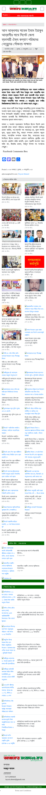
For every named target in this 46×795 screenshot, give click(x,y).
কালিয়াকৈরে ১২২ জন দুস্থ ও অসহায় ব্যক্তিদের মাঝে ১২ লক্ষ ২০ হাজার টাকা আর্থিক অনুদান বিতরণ (29, 597)
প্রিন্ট (36, 49)
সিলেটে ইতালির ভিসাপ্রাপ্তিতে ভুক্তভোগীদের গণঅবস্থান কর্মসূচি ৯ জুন (34, 272)
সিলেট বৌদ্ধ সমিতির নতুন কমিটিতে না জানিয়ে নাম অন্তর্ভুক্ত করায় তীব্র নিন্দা (33, 419)
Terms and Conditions (23, 790)
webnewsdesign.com (34, 787)
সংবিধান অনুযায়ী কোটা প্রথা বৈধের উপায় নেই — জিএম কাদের (33, 498)
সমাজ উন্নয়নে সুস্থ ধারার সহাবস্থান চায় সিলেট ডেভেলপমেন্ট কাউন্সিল (32, 340)
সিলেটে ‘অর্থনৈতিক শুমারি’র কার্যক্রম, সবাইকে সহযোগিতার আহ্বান (11, 438)
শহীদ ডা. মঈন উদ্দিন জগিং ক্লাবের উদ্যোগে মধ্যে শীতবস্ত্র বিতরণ (11, 364)
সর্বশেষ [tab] (5, 543)
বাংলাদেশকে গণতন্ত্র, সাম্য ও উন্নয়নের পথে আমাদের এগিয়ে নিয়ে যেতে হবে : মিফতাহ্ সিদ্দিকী (11, 246)
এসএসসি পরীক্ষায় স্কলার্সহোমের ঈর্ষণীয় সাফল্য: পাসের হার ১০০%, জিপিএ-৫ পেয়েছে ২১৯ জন (30, 690)
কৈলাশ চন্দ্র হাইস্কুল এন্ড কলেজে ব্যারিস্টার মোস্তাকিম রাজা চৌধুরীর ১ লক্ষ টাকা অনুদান (11, 345)
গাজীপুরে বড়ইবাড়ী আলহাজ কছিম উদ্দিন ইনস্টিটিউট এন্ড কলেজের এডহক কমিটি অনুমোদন (28, 674)
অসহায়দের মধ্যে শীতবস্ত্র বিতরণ (34, 359)
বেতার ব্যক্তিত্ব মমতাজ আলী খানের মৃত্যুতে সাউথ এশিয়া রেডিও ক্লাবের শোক (33, 295)
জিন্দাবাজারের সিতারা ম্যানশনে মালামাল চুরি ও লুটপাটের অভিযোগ (33, 381)
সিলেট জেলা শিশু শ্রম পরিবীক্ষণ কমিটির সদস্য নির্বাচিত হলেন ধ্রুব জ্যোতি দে (11, 463)
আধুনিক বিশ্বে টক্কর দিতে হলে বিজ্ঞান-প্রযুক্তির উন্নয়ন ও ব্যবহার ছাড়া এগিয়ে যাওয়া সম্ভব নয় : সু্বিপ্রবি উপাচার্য (29, 646)
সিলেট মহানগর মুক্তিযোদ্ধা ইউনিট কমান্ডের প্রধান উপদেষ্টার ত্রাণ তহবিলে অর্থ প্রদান (11, 482)
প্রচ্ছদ (4, 24)
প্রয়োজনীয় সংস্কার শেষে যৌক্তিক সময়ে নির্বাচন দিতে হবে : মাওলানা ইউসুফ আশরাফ (34, 317)
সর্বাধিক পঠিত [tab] (12, 543)
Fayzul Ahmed (23, 174)
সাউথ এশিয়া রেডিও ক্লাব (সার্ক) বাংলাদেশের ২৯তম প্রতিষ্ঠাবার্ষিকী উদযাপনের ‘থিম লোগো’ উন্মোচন (30, 615)
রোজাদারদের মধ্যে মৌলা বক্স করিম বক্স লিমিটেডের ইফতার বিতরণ (10, 400)
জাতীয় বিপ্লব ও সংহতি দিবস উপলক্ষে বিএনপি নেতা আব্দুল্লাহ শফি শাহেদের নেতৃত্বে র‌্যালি (34, 463)
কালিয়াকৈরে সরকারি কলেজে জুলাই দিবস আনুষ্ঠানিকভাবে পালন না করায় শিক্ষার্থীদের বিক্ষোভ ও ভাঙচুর (29, 723)
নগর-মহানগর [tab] (22, 543)
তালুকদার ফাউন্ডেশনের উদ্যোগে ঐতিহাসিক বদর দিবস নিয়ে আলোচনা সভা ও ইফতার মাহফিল (34, 400)
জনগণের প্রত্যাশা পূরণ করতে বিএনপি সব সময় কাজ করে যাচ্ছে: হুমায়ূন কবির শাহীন (10, 321)
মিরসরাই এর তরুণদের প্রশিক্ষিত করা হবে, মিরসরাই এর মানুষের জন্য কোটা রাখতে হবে (34, 482)
